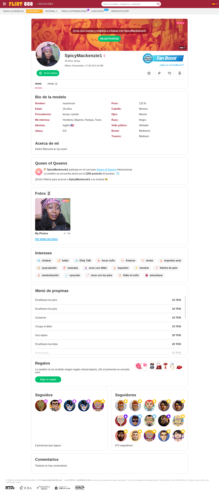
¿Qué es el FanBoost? (171, 65)
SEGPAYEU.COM (84, 480)
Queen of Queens (107, 169)
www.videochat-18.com (52, 480)
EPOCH (72, 480)
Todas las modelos (13, 11)
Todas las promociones (74, 11)
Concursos (97, 11)
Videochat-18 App (120, 11)
